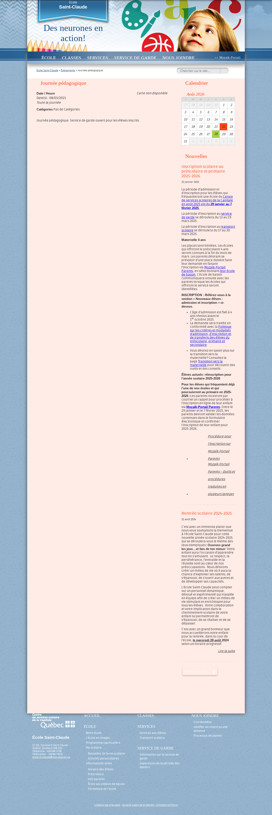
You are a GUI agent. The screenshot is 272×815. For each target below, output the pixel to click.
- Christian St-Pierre (166, 805)
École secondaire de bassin (106, 784)
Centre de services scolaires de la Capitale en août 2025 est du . (207, 202)
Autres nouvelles (196, 671)
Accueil (33, 58)
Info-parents (96, 779)
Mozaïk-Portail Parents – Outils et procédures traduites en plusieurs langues (221, 465)
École (73, 5)
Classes (71, 57)
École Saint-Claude (47, 70)
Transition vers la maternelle (206, 363)
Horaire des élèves (100, 769)
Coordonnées (203, 722)
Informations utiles (99, 763)
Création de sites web (107, 805)
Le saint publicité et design (138, 805)
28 (216, 134)
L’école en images (98, 738)
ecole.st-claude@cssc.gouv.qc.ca (51, 757)
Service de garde (135, 57)
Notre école (94, 733)
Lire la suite (226, 651)
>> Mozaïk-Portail (228, 57)
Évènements (68, 70)
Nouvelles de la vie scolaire (106, 753)
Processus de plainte (208, 736)
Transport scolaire (152, 738)
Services (97, 57)
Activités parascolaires (103, 758)
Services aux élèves (153, 733)
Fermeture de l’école (102, 789)
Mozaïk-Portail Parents (203, 407)
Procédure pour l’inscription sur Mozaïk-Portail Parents (219, 437)
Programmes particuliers (103, 743)
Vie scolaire (94, 747)
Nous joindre (178, 57)
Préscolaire (96, 774)
